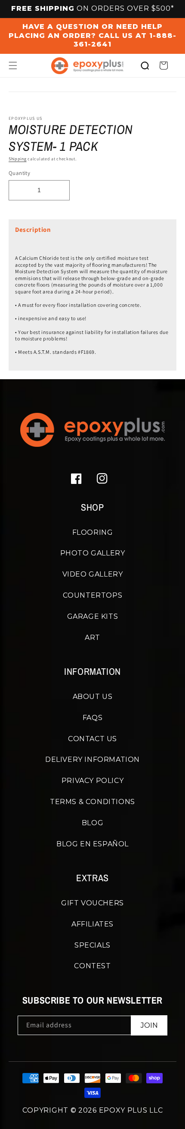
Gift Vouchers (92, 903)
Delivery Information (92, 759)
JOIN (149, 1025)
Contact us (92, 739)
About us (93, 696)
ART (92, 637)
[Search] (144, 65)
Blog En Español (92, 844)
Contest (92, 966)
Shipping (18, 159)
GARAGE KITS (92, 616)
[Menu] (12, 65)
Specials (92, 945)
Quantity (19, 173)
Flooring (92, 532)
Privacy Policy (92, 781)
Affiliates (92, 924)
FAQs (92, 718)
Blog (92, 823)
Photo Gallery (92, 553)
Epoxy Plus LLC (131, 1110)
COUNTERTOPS (93, 595)
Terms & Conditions (92, 802)
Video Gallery (92, 574)
